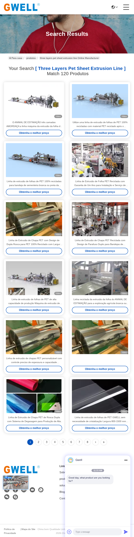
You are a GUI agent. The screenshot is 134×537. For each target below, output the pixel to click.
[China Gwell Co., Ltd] (22, 7)
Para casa (17, 58)
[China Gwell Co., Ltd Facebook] (15, 490)
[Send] (125, 531)
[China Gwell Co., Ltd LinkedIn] (24, 490)
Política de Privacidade (10, 531)
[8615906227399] (41, 490)
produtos (31, 58)
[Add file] (69, 531)
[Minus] (126, 460)
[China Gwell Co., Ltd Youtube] (32, 490)
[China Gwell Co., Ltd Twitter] (7, 490)
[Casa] (22, 473)
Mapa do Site (28, 529)
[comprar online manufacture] (100, 337)
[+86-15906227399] (15, 497)
